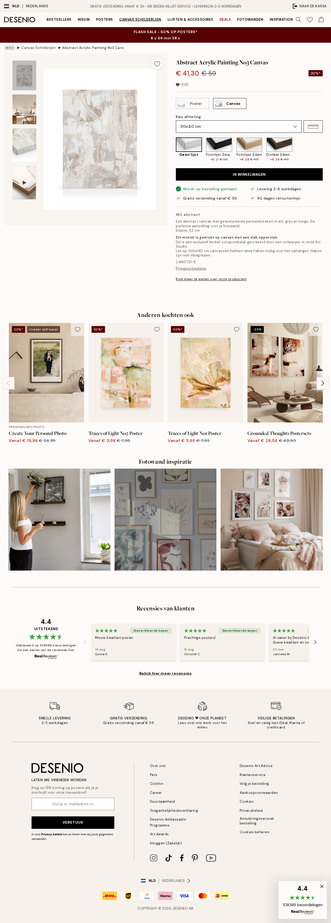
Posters (104, 19)
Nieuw (84, 19)
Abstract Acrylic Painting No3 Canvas (93, 48)
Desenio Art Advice (256, 766)
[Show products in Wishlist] (309, 19)
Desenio (180, 908)
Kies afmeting (188, 116)
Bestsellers (59, 19)
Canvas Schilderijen (140, 19)
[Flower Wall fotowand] (272, 520)
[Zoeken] (298, 19)
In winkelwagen (249, 174)
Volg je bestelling (254, 783)
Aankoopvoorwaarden (259, 793)
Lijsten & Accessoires (190, 19)
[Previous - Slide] (172, 149)
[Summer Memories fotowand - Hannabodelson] (59, 520)
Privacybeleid (251, 810)
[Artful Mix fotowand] (166, 520)
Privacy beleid (51, 834)
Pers (153, 775)
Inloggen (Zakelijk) (166, 843)
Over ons (158, 766)
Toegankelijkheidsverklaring (174, 810)
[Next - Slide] (327, 149)
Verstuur (73, 822)
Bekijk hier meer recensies (165, 673)
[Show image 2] (24, 109)
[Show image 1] (24, 75)
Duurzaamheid (162, 801)
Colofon (157, 783)
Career (156, 793)
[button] (313, 126)
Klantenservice (253, 775)
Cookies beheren (254, 832)
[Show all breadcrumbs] (9, 47)
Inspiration (281, 19)
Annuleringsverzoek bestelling (257, 820)
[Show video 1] (24, 183)
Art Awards (159, 834)
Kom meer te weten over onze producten (211, 279)
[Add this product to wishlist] (157, 63)
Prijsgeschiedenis (191, 268)
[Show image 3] (24, 145)
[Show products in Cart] (321, 19)
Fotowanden (250, 19)
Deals (225, 19)
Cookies (247, 801)
